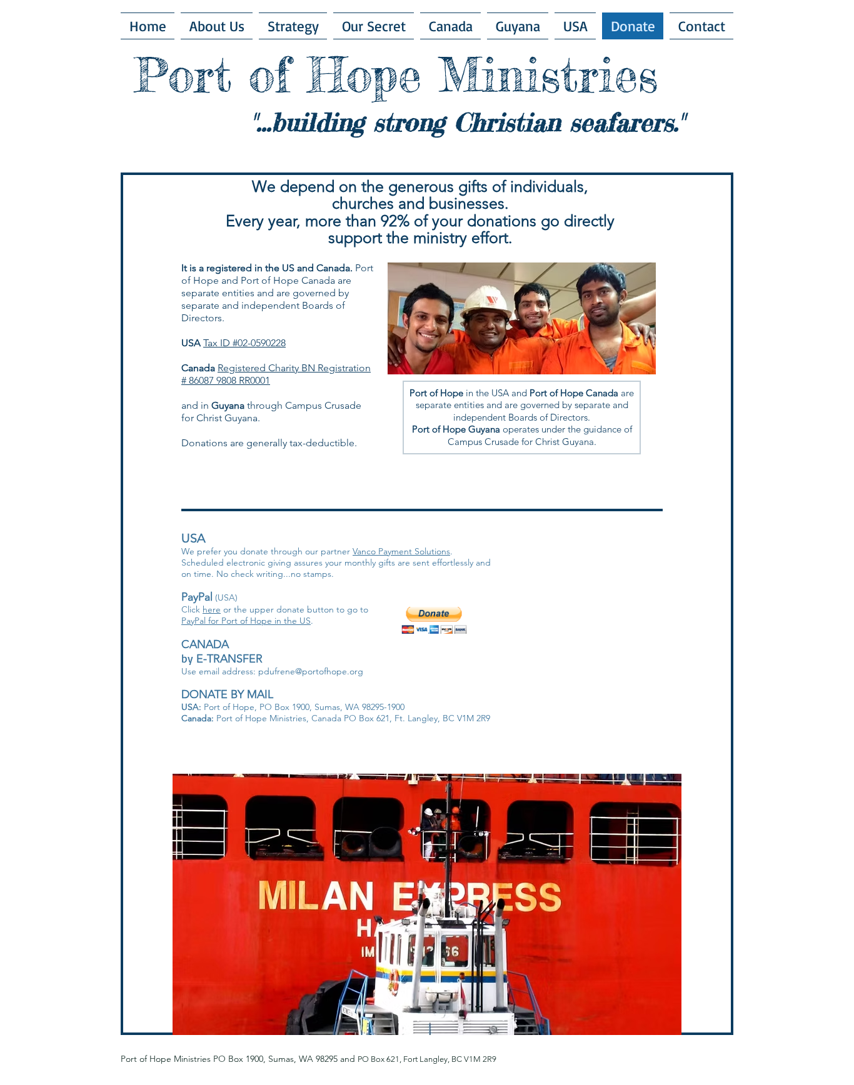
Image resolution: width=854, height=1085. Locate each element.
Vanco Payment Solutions (401, 551)
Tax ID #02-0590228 (244, 343)
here (212, 609)
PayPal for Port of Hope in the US (246, 620)
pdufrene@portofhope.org (310, 671)
